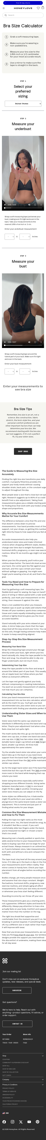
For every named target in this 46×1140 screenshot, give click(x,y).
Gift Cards (6, 1075)
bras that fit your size (24, 935)
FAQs (25, 1043)
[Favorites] (38, 8)
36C (18, 739)
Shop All (6, 1065)
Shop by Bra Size (8, 1069)
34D (41, 739)
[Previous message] (5, 3)
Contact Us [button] (17, 1024)
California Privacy (10, 1104)
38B (37, 742)
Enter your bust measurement (18, 364)
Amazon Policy (8, 1094)
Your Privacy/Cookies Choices (14, 1101)
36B (17, 789)
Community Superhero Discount (15, 1062)
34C (29, 786)
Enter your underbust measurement (21, 229)
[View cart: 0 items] (43, 8)
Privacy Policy (8, 1088)
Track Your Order (10, 1043)
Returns (5, 1039)
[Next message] (41, 3)
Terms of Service (9, 1091)
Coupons (6, 1059)
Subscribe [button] (16, 990)
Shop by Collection (10, 1072)
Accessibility (7, 1098)
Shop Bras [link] (23, 451)
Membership (28, 1039)
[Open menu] (4, 8)
